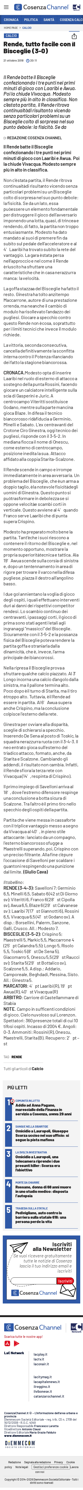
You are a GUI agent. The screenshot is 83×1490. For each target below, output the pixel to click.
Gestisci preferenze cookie (50, 1467)
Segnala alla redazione (37, 1462)
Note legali (21, 1467)
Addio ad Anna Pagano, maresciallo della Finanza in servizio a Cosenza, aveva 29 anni (43, 1109)
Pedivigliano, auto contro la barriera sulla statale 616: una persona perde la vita (40, 1217)
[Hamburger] (6, 8)
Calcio (26, 27)
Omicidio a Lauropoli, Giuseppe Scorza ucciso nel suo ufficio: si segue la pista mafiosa (42, 1135)
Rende (17, 1057)
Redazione (14, 1462)
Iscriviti (65, 1280)
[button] (74, 36)
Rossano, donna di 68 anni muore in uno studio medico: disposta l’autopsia (43, 1191)
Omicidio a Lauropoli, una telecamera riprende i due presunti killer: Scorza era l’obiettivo (37, 1163)
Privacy (58, 1462)
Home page (11, 27)
